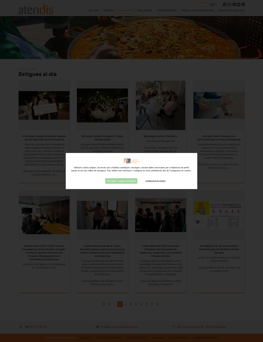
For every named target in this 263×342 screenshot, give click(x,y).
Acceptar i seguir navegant (121, 181)
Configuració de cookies (155, 181)
